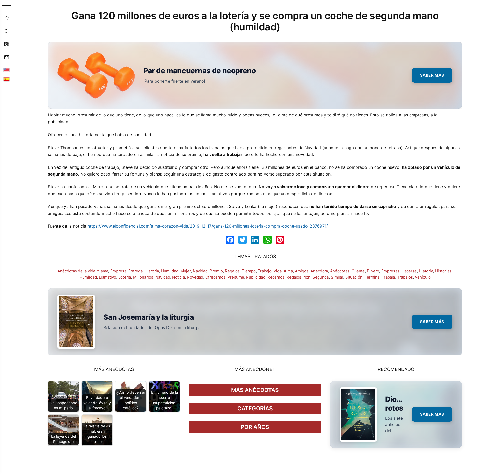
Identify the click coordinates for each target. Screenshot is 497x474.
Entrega (135, 270)
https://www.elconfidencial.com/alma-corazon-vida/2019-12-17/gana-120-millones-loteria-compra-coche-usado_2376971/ (207, 226)
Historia (152, 270)
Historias (443, 270)
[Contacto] (6, 57)
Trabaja (388, 277)
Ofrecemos (215, 277)
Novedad (195, 277)
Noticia (178, 277)
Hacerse (409, 270)
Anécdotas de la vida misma (82, 270)
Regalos (232, 270)
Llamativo (107, 277)
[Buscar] (6, 31)
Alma (288, 270)
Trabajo (265, 270)
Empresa (118, 270)
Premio (216, 270)
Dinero (373, 270)
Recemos (275, 277)
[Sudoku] (6, 44)
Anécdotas (339, 270)
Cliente (358, 270)
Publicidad (255, 277)
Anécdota (319, 270)
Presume (236, 277)
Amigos (302, 270)
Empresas (390, 270)
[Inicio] (6, 18)
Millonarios (143, 277)
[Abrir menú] (6, 6)
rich (306, 277)
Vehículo (423, 277)
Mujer (185, 270)
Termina (371, 277)
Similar (337, 277)
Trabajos (405, 277)
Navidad (200, 270)
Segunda (320, 277)
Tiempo (249, 270)
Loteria (124, 277)
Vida (278, 270)
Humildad (169, 270)
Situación (353, 277)
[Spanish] (6, 79)
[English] (6, 70)
